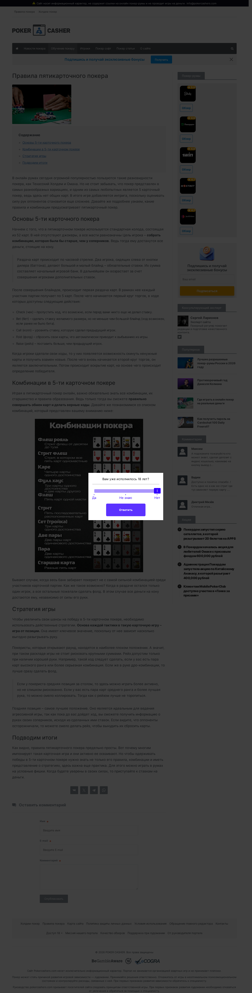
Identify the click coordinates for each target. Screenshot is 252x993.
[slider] (157, 491)
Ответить (125, 509)
